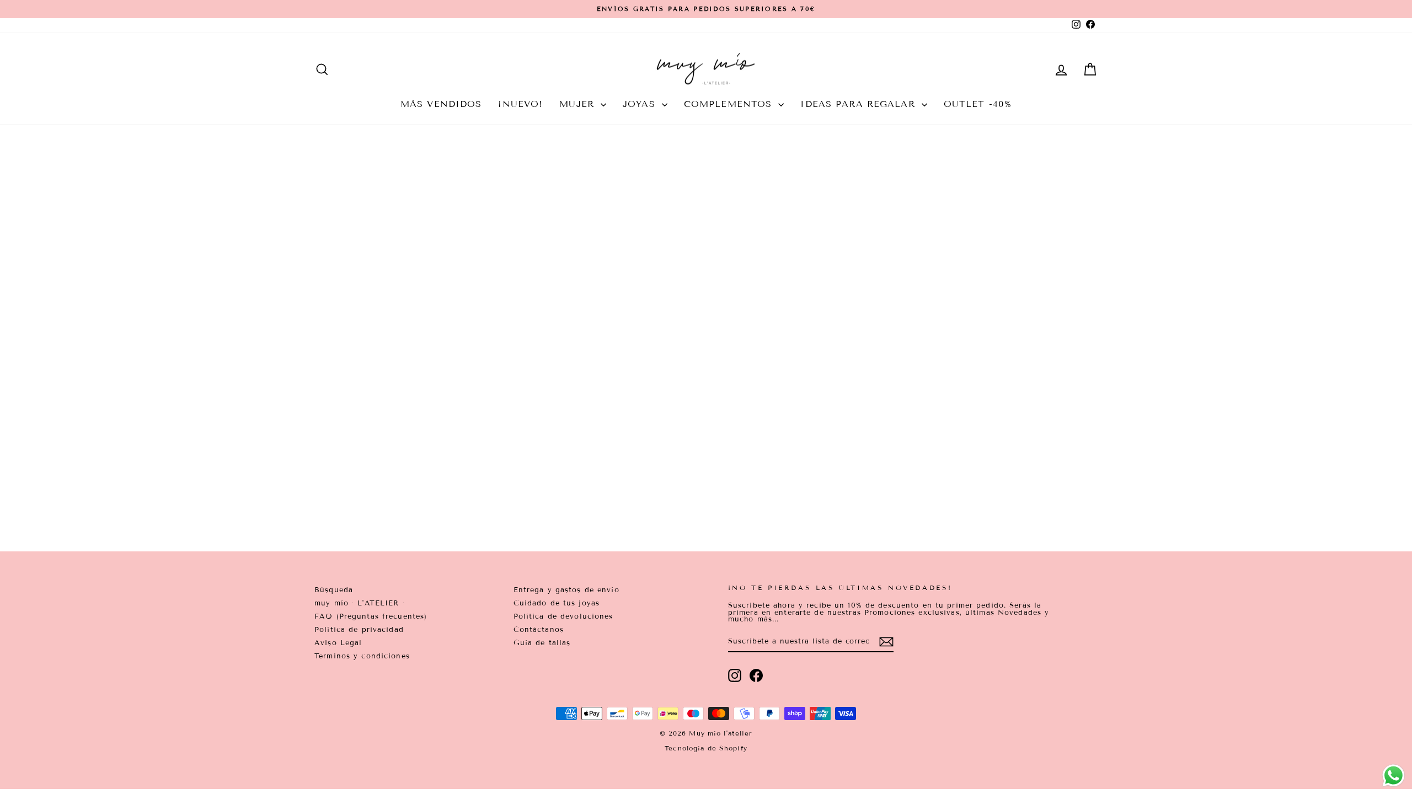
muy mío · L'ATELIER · (359, 603)
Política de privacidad (359, 629)
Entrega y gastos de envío (566, 590)
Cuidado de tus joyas (557, 603)
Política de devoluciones (563, 616)
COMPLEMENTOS (730, 104)
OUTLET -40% (978, 104)
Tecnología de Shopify (706, 748)
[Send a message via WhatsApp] (1393, 775)
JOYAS (641, 104)
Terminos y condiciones (362, 656)
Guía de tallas (542, 643)
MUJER (578, 104)
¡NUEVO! (520, 104)
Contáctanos (539, 629)
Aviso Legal (338, 643)
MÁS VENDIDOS (441, 104)
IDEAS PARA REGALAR (859, 104)
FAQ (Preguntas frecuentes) (370, 616)
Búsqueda (333, 590)
